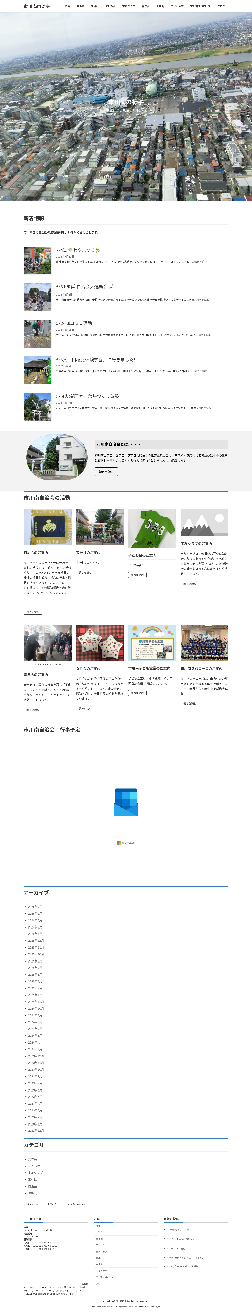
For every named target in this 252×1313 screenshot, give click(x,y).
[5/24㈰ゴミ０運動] (38, 334)
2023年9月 (35, 1076)
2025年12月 (36, 940)
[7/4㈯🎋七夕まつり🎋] (38, 261)
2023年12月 (36, 1056)
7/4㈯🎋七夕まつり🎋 (78, 250)
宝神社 (32, 1179)
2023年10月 (36, 1069)
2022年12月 (36, 1130)
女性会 (32, 1159)
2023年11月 (36, 1062)
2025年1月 (35, 994)
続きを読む (200, 261)
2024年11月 (36, 1001)
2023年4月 (35, 1103)
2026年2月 (35, 927)
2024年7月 (35, 1028)
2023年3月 (35, 1110)
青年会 (32, 1193)
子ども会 (34, 1165)
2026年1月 (35, 933)
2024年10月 (36, 1008)
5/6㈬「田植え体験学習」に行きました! (95, 359)
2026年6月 (35, 913)
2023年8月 (35, 1083)
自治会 (32, 1186)
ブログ (99, 1283)
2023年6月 (35, 1090)
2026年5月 (35, 920)
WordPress (110, 1306)
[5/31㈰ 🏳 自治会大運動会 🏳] (38, 297)
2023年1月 (35, 1124)
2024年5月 (35, 1035)
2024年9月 (35, 1015)
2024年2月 (35, 1049)
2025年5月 (35, 974)
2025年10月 (36, 954)
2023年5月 (35, 1096)
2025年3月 (35, 981)
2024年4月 (35, 1042)
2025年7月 (35, 967)
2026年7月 (35, 906)
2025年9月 (35, 961)
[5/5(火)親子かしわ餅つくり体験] (38, 407)
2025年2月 (35, 988)
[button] (123, 198)
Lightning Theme (126, 1306)
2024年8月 (35, 1022)
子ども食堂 (101, 1270)
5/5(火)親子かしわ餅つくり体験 (87, 396)
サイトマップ (33, 1204)
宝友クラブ (35, 1172)
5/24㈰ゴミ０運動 (74, 323)
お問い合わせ (54, 1204)
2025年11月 (36, 947)
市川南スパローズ (77, 1204)
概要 (98, 1225)
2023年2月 (35, 1117)
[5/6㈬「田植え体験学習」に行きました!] (38, 370)
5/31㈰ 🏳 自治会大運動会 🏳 (84, 286)
